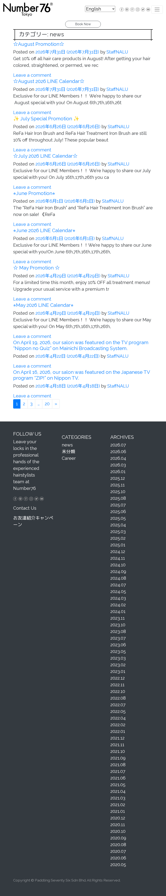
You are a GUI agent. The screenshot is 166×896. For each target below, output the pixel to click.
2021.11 (117, 744)
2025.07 (118, 504)
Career (69, 458)
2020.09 (118, 837)
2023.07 (118, 638)
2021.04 (118, 791)
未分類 (68, 451)
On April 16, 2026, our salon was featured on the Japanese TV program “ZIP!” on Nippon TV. (81, 375)
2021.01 (117, 811)
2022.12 (117, 678)
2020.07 (118, 851)
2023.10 (117, 624)
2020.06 (118, 857)
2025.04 (118, 524)
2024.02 (118, 604)
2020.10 (118, 831)
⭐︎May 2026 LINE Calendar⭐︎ (43, 305)
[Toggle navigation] (157, 9)
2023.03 (118, 658)
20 (47, 403)
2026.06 (118, 451)
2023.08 (118, 631)
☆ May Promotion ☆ (36, 268)
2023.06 (118, 644)
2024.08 (118, 578)
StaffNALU (116, 51)
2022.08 (118, 698)
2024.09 (118, 571)
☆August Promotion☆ (38, 44)
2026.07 (118, 444)
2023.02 (118, 664)
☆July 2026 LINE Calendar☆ (45, 156)
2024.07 (118, 584)
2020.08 (118, 844)
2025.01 (117, 544)
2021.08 (118, 764)
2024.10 (118, 564)
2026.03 (118, 464)
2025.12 (117, 478)
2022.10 (117, 691)
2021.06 (118, 778)
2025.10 (117, 491)
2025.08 (118, 498)
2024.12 (117, 551)
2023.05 (118, 651)
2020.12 (117, 818)
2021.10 (117, 751)
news (67, 444)
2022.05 (118, 711)
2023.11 (117, 618)
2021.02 (117, 804)
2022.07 (118, 704)
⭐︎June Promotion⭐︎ (34, 193)
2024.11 (117, 558)
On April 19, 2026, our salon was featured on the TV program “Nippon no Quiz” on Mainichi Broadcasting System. (80, 345)
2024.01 (118, 611)
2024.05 (118, 591)
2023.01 (117, 671)
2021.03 (117, 798)
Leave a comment (32, 75)
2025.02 (118, 538)
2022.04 (118, 718)
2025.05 (118, 518)
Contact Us (24, 508)
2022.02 (117, 724)
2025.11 (117, 484)
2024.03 (118, 598)
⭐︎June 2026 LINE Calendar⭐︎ (44, 230)
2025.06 (118, 511)
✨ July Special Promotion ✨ (46, 119)
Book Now (83, 24)
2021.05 (117, 784)
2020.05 (118, 864)
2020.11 (117, 824)
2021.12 (117, 738)
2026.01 (118, 471)
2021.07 (117, 771)
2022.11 (117, 684)
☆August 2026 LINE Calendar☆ (48, 81)
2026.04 (118, 458)
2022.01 (117, 731)
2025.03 (118, 531)
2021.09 (118, 758)
